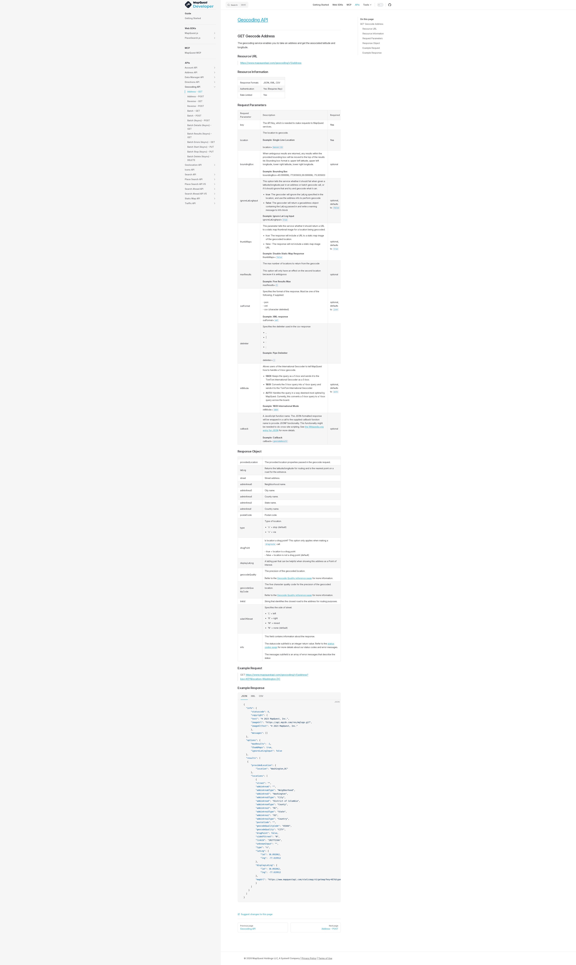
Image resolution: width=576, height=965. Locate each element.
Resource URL (370, 28)
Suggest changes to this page (257, 914)
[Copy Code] (336, 705)
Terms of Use (325, 958)
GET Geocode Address (371, 24)
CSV (261, 696)
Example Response (372, 52)
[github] (389, 5)
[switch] (380, 4)
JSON (244, 696)
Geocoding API (253, 20)
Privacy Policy (309, 958)
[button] (200, 13)
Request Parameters (373, 38)
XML (253, 696)
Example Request (371, 48)
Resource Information (373, 33)
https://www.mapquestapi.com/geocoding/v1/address (270, 62)
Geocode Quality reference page (294, 578)
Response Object (371, 43)
